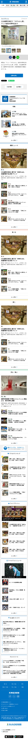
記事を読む (14, 75)
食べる (7, 5)
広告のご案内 (5, 710)
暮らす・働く (22, 5)
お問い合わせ (5, 708)
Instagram (18, 696)
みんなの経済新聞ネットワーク (14, 725)
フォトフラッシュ (5, 18)
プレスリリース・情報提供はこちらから (10, 704)
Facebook (10, 696)
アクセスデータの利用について (8, 706)
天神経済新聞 (14, 2)
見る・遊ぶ (13, 5)
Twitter (14, 696)
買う (18, 5)
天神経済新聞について (6, 702)
